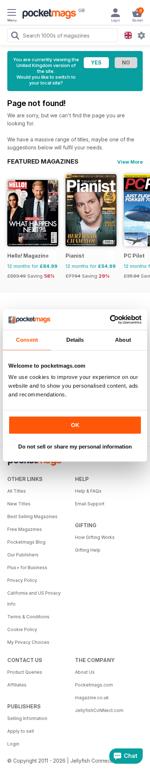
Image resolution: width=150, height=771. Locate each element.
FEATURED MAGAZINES (42, 161)
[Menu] (11, 13)
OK (75, 425)
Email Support (89, 503)
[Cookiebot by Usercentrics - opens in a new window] (110, 319)
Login (13, 744)
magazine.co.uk (92, 697)
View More (130, 162)
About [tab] (123, 340)
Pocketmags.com (94, 685)
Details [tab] (75, 340)
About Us (85, 672)
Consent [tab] (27, 340)
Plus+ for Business (27, 567)
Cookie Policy (22, 629)
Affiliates (17, 685)
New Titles (19, 503)
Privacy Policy (22, 580)
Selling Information (27, 718)
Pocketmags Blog (26, 542)
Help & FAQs (88, 491)
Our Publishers (23, 554)
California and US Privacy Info (34, 598)
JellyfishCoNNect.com (99, 710)
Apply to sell (20, 731)
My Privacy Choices (28, 642)
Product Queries (24, 672)
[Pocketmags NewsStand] (47, 14)
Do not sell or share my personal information (75, 446)
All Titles (16, 491)
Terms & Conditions (28, 616)
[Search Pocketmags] (15, 36)
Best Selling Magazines (32, 516)
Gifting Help (87, 550)
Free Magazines (24, 529)
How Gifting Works (95, 537)
